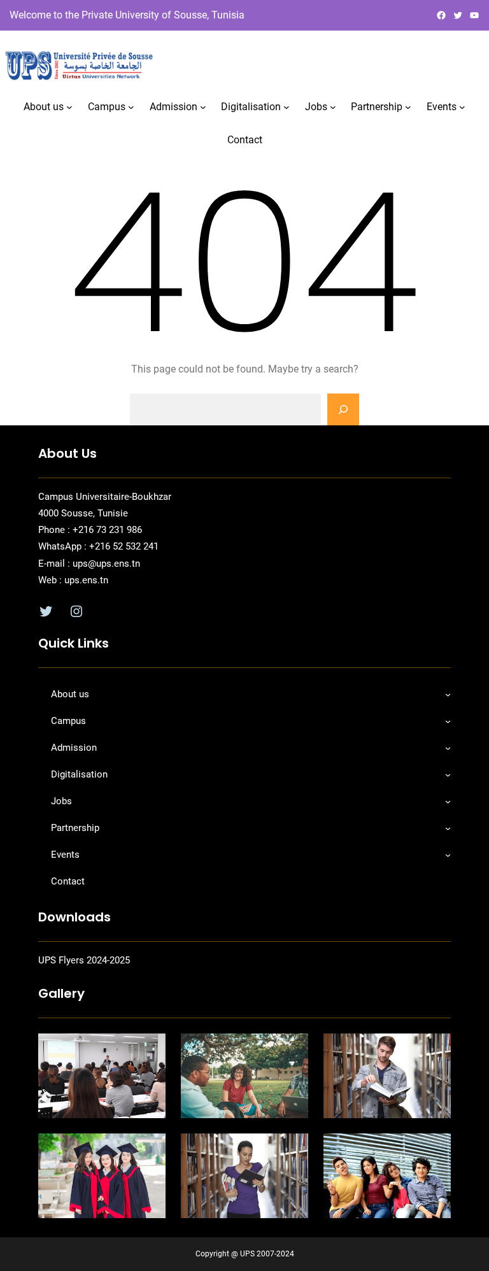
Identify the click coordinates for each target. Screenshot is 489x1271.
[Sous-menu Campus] (131, 107)
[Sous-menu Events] (462, 107)
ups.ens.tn (85, 580)
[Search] (343, 409)
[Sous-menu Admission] (203, 107)
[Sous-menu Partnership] (408, 107)
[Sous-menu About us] (69, 107)
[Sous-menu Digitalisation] (286, 107)
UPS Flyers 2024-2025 (84, 960)
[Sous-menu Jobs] (333, 107)
